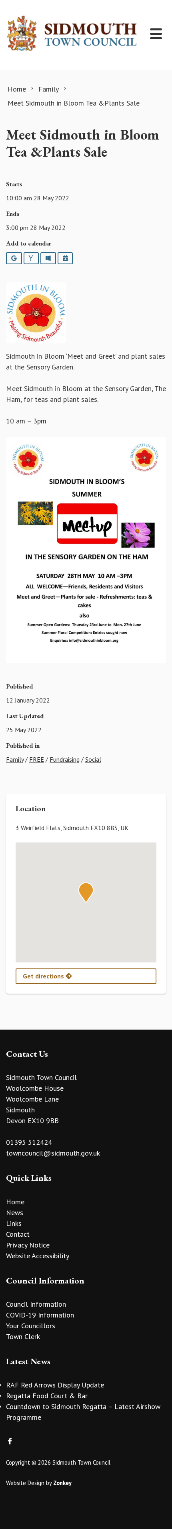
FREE (36, 759)
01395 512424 (29, 1142)
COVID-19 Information (40, 1314)
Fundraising (65, 759)
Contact (18, 1234)
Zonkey (62, 1483)
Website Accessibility (37, 1255)
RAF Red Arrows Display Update (55, 1384)
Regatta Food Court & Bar (47, 1395)
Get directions (44, 976)
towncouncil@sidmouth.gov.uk (53, 1153)
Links (14, 1223)
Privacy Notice (28, 1245)
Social (93, 759)
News (14, 1212)
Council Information (36, 1304)
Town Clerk (23, 1336)
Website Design (25, 1483)
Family (15, 759)
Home (15, 1201)
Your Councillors (30, 1325)
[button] (86, 892)
